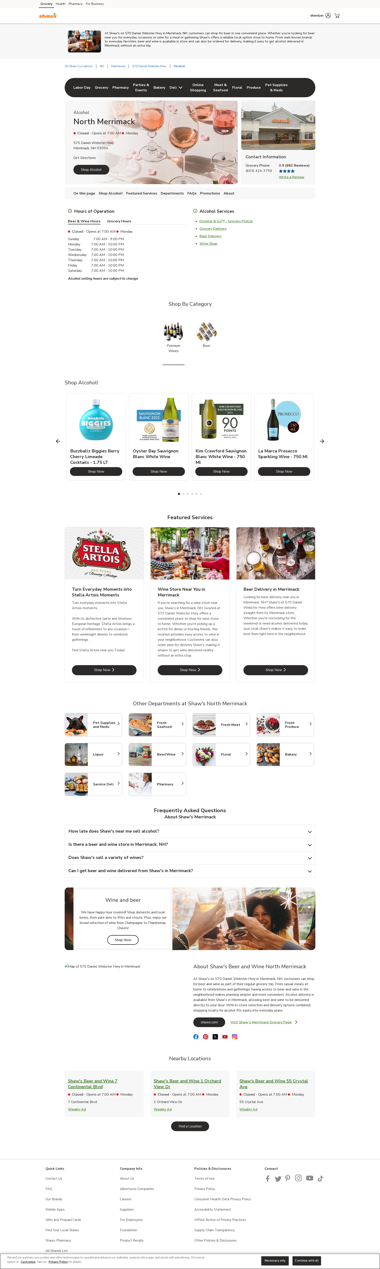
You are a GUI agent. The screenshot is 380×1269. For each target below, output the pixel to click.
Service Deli (105, 784)
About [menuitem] (229, 193)
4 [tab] (192, 494)
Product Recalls (132, 1240)
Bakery (297, 754)
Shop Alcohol (91, 169)
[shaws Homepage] (48, 16)
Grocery (46, 4)
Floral (233, 754)
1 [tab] (179, 494)
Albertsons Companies (137, 1189)
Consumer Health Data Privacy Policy (222, 1199)
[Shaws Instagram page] (298, 1180)
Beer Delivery (210, 236)
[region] (190, 1261)
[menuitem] (82, 87)
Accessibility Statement (212, 1209)
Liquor (105, 754)
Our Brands (54, 1199)
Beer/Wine (169, 754)
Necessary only (275, 1261)
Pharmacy (75, 4)
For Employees (131, 1220)
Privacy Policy (204, 1189)
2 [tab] (183, 494)
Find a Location (194, 1126)
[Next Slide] (322, 441)
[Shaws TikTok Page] (320, 1180)
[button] (320, 15)
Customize (28, 1262)
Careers (126, 1199)
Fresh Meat (233, 725)
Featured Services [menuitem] (141, 193)
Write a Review (291, 177)
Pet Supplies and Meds (105, 725)
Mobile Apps (55, 1209)
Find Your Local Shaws (62, 1230)
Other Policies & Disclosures (215, 1240)
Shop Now (105, 471)
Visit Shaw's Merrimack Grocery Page (263, 1023)
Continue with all (306, 1261)
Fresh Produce (297, 725)
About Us (127, 1178)
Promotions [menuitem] (210, 193)
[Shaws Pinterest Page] (288, 1180)
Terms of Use (204, 1178)
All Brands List (57, 1251)
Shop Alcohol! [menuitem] (111, 193)
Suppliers (127, 1209)
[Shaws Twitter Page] (278, 1180)
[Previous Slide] (58, 441)
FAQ (49, 1189)
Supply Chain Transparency (214, 1230)
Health (60, 4)
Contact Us (54, 1178)
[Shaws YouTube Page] (310, 1180)
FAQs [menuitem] (192, 193)
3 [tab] (188, 494)
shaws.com (213, 1022)
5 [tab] (196, 494)
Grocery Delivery (213, 228)
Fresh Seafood (169, 725)
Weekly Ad (77, 1109)
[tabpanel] (96, 437)
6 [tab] (201, 494)
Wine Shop (208, 243)
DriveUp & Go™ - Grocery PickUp (226, 221)
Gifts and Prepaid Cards (63, 1220)
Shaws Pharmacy (58, 1240)
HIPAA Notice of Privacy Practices (220, 1220)
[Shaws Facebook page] (268, 1180)
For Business (95, 4)
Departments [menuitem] (172, 193)
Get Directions (84, 157)
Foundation (128, 1230)
